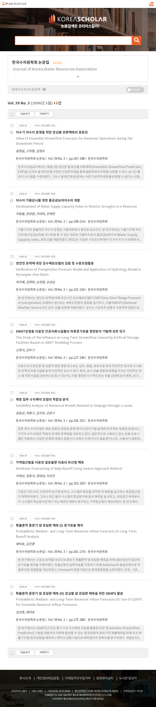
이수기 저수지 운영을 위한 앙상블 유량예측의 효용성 (52, 132)
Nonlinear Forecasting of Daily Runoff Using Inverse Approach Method (69, 469)
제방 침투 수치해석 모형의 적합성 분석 (42, 400)
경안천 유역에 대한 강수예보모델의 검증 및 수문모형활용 (55, 263)
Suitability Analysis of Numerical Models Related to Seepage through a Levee (74, 406)
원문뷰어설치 (104, 678)
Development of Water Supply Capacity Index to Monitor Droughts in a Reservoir (76, 206)
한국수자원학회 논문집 (30, 158)
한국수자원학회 (98, 158)
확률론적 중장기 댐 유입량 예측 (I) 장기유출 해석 (49, 526)
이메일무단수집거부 (78, 678)
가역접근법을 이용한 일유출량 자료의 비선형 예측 (50, 463)
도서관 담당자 (128, 678)
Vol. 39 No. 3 (57, 158)
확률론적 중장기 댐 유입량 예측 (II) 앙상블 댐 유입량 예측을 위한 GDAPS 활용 (69, 594)
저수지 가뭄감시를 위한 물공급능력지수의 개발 (48, 200)
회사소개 (25, 678)
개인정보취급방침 (48, 678)
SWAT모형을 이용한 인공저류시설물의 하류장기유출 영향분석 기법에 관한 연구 (70, 332)
